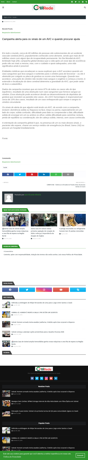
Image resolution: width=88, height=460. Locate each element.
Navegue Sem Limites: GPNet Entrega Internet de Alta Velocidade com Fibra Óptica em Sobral (44, 401)
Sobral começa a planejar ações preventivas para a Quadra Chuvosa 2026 (37, 332)
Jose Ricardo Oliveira (32, 195)
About (8, 2)
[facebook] (72, 2)
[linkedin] (55, 378)
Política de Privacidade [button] (12, 457)
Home (3, 2)
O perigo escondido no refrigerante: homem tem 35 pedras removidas (72, 230)
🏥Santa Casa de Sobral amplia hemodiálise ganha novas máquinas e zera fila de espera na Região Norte (15, 232)
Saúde (14, 17)
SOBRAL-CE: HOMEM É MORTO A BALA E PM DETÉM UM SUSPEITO (34, 312)
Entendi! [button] (80, 455)
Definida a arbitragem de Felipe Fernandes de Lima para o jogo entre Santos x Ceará (41, 303)
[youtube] (61, 290)
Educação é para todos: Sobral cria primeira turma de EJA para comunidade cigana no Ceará (44, 411)
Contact (14, 2)
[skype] (86, 2)
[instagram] (79, 2)
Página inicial (7, 17)
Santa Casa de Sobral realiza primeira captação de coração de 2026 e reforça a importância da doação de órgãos (43, 232)
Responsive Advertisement (11, 33)
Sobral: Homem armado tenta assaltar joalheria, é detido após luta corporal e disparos (43, 322)
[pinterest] (82, 2)
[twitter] (75, 2)
